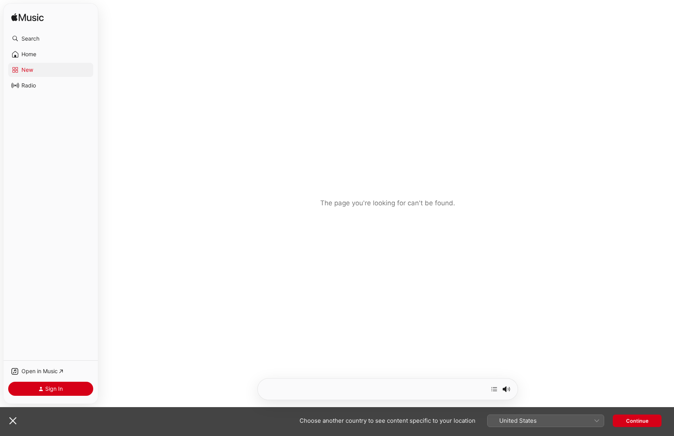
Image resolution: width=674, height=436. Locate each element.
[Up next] (494, 389)
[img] (27, 17)
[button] (51, 38)
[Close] (12, 420)
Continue (637, 421)
